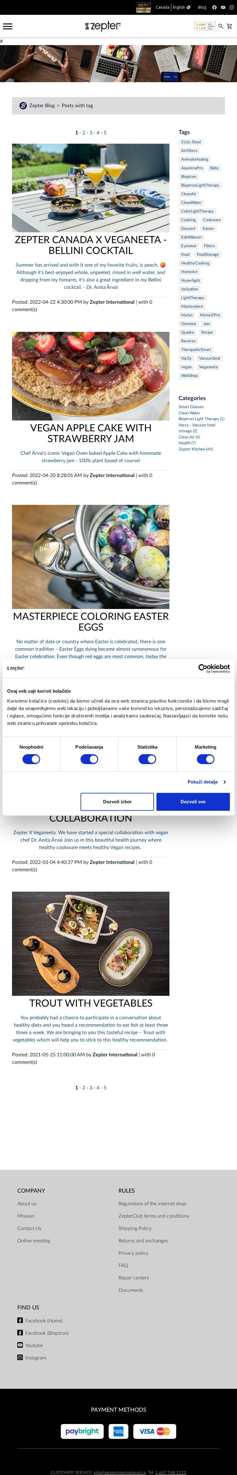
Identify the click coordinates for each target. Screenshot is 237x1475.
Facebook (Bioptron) (47, 1333)
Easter (208, 229)
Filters (209, 246)
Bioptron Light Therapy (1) (201, 419)
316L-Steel (191, 142)
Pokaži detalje (203, 781)
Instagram (35, 1357)
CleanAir (188, 194)
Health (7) (187, 443)
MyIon (187, 315)
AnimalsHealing (194, 160)
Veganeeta (208, 367)
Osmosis (188, 324)
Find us (28, 1307)
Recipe (207, 333)
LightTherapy (192, 298)
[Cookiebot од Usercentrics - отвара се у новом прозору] (203, 668)
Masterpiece (192, 307)
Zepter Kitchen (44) (196, 449)
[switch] (89, 759)
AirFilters (189, 151)
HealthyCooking (195, 263)
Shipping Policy (135, 1228)
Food (185, 255)
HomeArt (189, 272)
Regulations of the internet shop (152, 1203)
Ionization (189, 289)
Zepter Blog (42, 105)
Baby (214, 168)
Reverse (188, 341)
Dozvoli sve (193, 801)
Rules (126, 1191)
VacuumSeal (209, 359)
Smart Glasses (191, 407)
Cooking (188, 220)
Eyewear (189, 246)
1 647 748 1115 (170, 1472)
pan (207, 324)
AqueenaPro (192, 168)
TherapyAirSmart (196, 350)
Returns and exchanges (143, 1240)
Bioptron (188, 177)
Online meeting (33, 1240)
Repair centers (133, 1277)
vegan (186, 367)
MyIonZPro (210, 315)
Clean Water (189, 413)
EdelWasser (191, 237)
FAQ (123, 1265)
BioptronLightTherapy (200, 186)
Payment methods (118, 1410)
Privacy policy (133, 1253)
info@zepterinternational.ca (120, 1472)
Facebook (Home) (44, 1320)
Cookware (212, 220)
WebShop (189, 376)
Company (31, 1191)
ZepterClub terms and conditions (153, 1216)
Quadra (187, 333)
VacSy (186, 359)
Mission (25, 1216)
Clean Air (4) (189, 437)
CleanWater (191, 203)
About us (26, 1203)
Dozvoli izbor (117, 801)
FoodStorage (208, 255)
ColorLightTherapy (197, 211)
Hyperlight (190, 281)
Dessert (188, 229)
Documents (130, 1290)
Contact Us (29, 1228)
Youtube (34, 1345)
